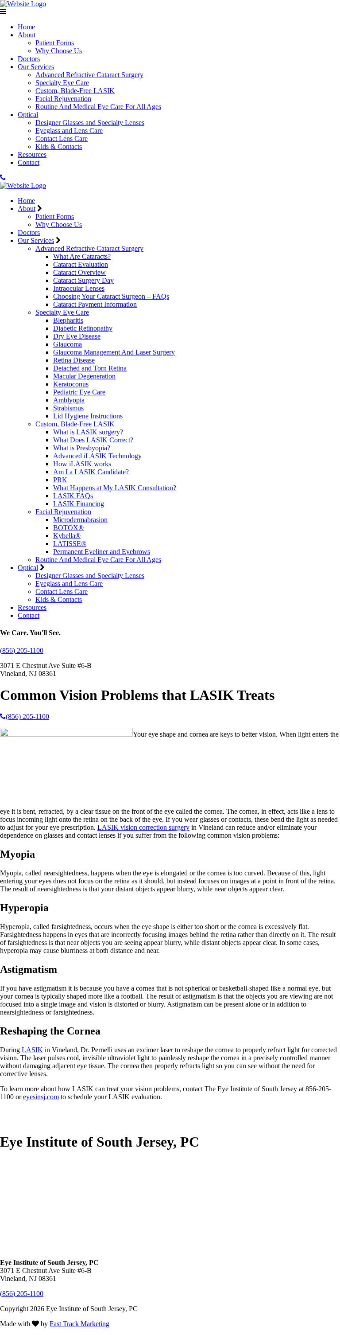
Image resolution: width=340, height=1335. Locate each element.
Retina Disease (74, 360)
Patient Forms (54, 43)
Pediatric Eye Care (79, 392)
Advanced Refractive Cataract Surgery (89, 74)
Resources (32, 154)
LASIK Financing (78, 503)
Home (26, 27)
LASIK (32, 1050)
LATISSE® (69, 543)
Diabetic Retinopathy (82, 328)
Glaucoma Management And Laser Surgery (114, 352)
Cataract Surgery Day (83, 280)
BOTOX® (68, 527)
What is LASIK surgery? (88, 432)
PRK (60, 480)
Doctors (29, 58)
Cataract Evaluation (80, 264)
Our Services (36, 66)
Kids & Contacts (58, 146)
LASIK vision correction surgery (143, 827)
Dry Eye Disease (76, 336)
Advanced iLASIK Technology (97, 456)
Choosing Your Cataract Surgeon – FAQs (111, 296)
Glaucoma (67, 344)
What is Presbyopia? (81, 448)
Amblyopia (69, 400)
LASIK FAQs (73, 496)
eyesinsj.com (41, 1097)
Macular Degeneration (84, 376)
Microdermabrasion (80, 519)
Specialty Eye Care (62, 82)
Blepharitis (68, 320)
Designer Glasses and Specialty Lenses (89, 122)
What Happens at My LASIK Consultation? (114, 488)
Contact (28, 162)
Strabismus (68, 408)
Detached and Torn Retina (90, 368)
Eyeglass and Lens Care (69, 130)
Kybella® (67, 535)
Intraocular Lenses (78, 288)
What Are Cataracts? (82, 256)
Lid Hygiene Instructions (88, 416)
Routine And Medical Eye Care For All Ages (98, 106)
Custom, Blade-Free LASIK (75, 90)
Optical (28, 114)
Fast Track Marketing (79, 1323)
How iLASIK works (82, 464)
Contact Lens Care (61, 138)
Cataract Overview (79, 272)
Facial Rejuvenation (63, 98)
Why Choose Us (58, 51)
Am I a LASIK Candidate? (91, 472)
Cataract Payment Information (95, 304)
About (26, 35)
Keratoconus (71, 384)
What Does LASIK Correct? (93, 440)
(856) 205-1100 (21, 650)
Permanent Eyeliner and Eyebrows (101, 551)
